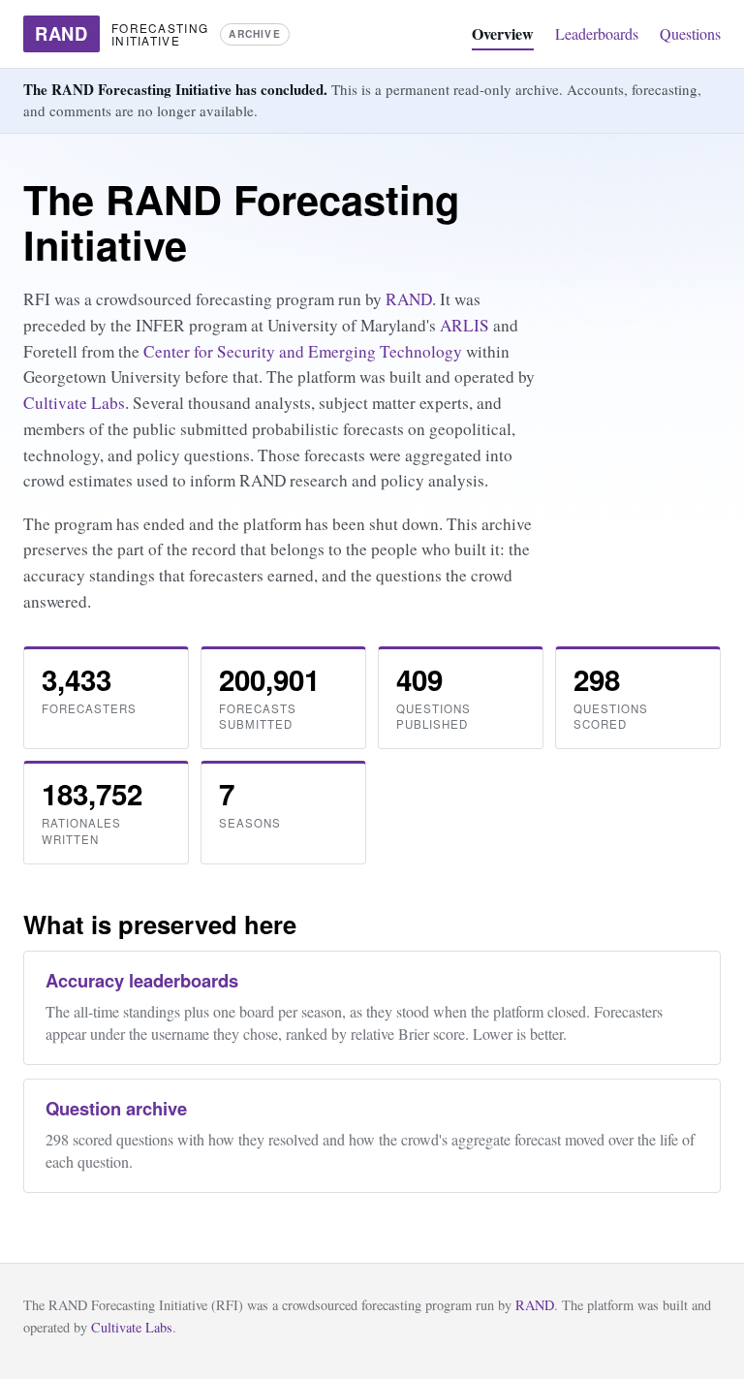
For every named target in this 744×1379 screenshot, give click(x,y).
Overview (503, 33)
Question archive (116, 1108)
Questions (690, 33)
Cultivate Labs (74, 403)
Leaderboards (596, 33)
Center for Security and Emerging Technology (302, 351)
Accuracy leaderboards (142, 980)
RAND (409, 299)
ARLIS (464, 325)
